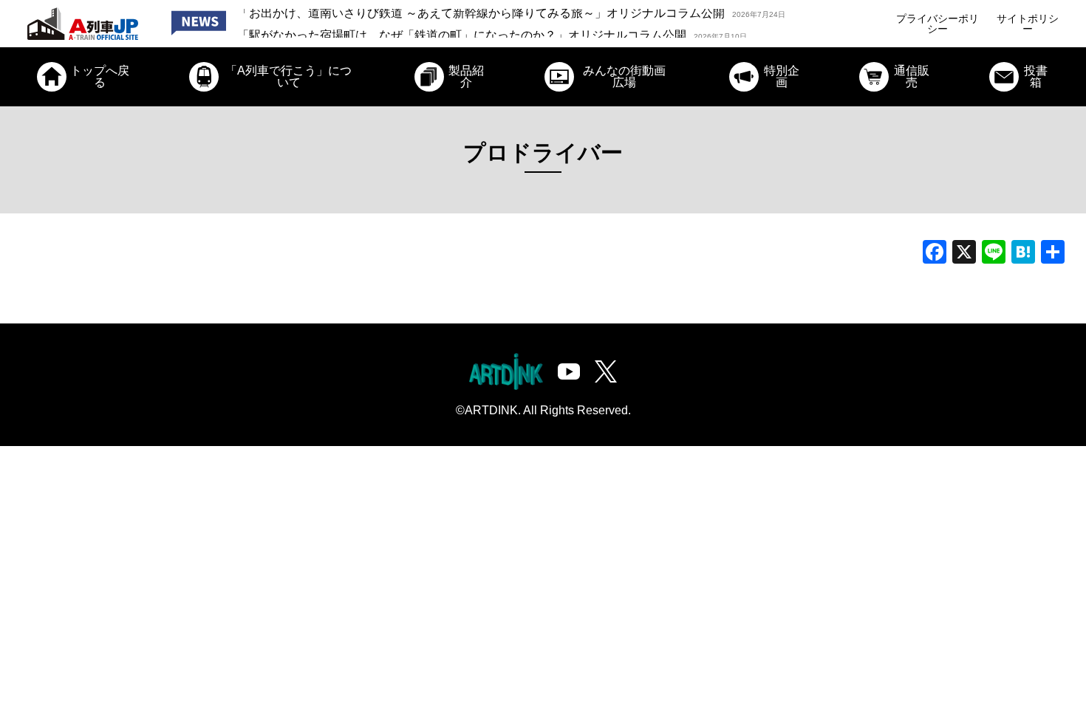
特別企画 (781, 76)
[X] (964, 253)
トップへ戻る (99, 76)
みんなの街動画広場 (624, 76)
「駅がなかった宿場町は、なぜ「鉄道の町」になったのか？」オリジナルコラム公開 (492, 23)
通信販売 (911, 76)
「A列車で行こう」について (288, 76)
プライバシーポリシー (937, 23)
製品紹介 (466, 76)
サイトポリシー (1028, 23)
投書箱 (1036, 76)
